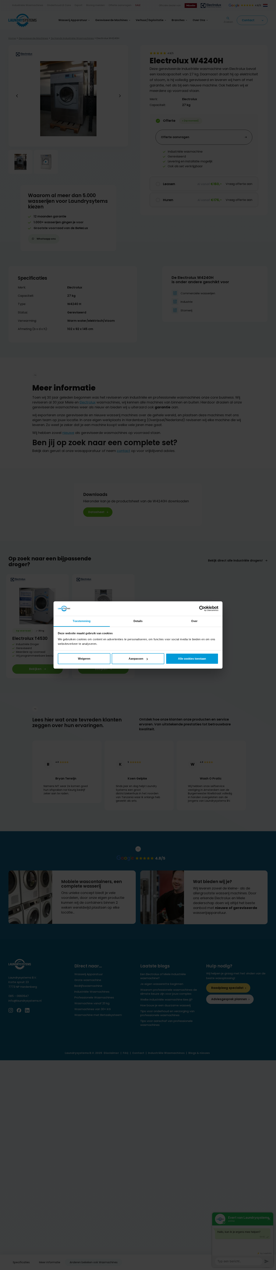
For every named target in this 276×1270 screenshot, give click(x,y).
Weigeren (84, 658)
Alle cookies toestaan (192, 658)
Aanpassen (136, 658)
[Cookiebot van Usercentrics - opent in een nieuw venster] (202, 609)
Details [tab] (138, 621)
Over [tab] (194, 621)
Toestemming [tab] (81, 621)
